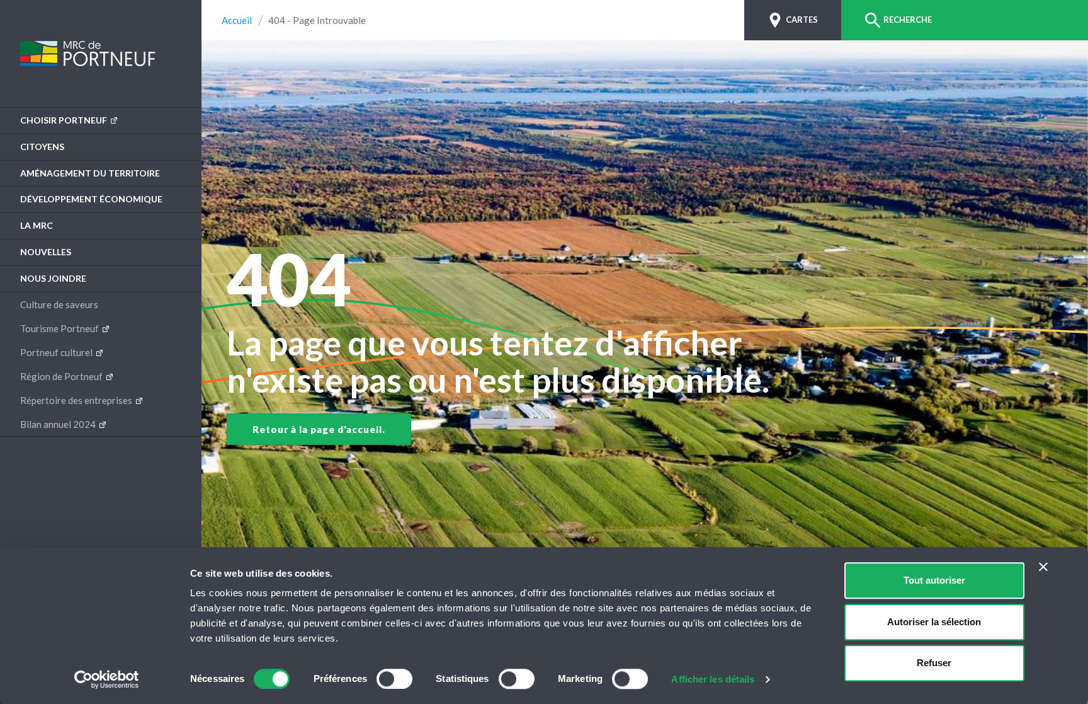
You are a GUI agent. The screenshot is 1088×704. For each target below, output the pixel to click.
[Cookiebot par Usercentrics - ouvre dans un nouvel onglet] (107, 679)
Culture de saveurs (59, 304)
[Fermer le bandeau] (1043, 566)
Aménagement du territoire (90, 173)
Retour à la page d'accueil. (318, 429)
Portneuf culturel (57, 352)
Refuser (934, 662)
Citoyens (42, 146)
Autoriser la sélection (934, 621)
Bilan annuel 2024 (59, 424)
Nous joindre (53, 278)
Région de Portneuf (62, 376)
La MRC (36, 225)
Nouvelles (45, 251)
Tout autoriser (934, 580)
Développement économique (91, 198)
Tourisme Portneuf (60, 328)
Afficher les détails (712, 679)
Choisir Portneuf (64, 120)
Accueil (237, 20)
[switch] (394, 679)
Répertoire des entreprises (77, 400)
